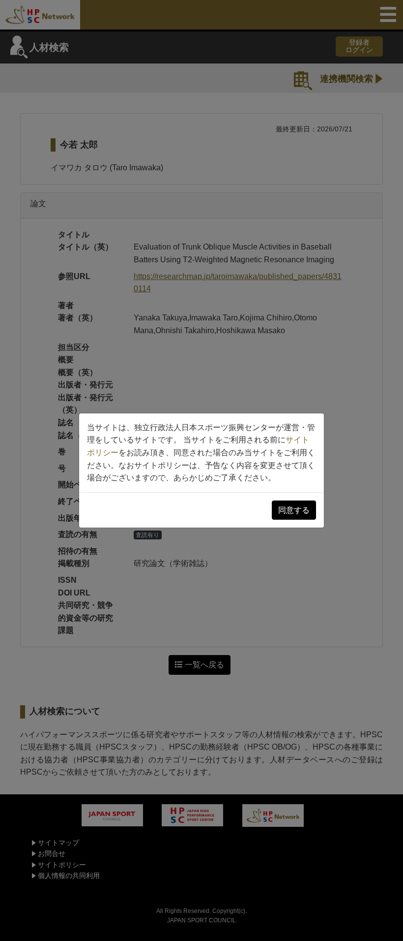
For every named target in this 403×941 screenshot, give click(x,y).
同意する (294, 510)
